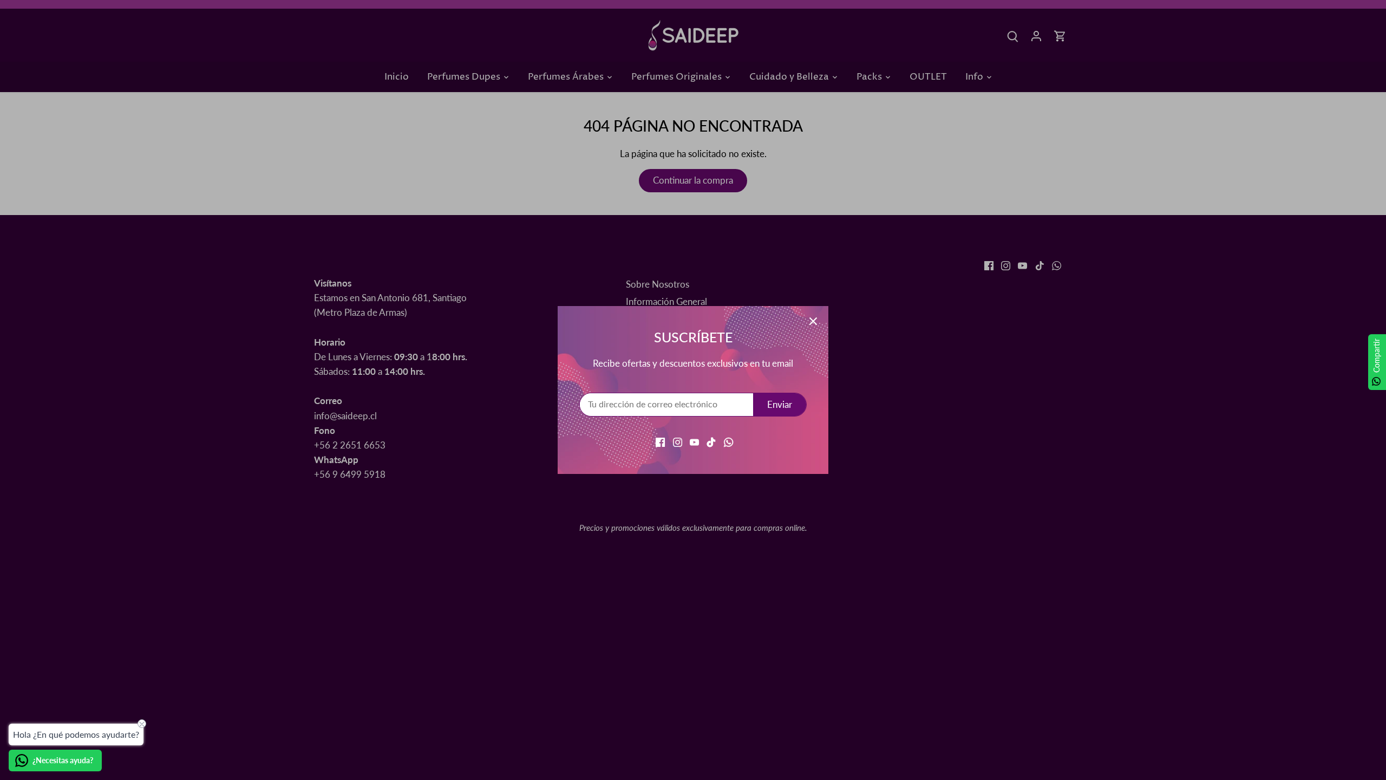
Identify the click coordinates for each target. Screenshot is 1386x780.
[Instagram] (677, 441)
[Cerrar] (813, 321)
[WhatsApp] (728, 441)
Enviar (779, 404)
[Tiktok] (711, 441)
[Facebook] (660, 441)
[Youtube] (694, 441)
